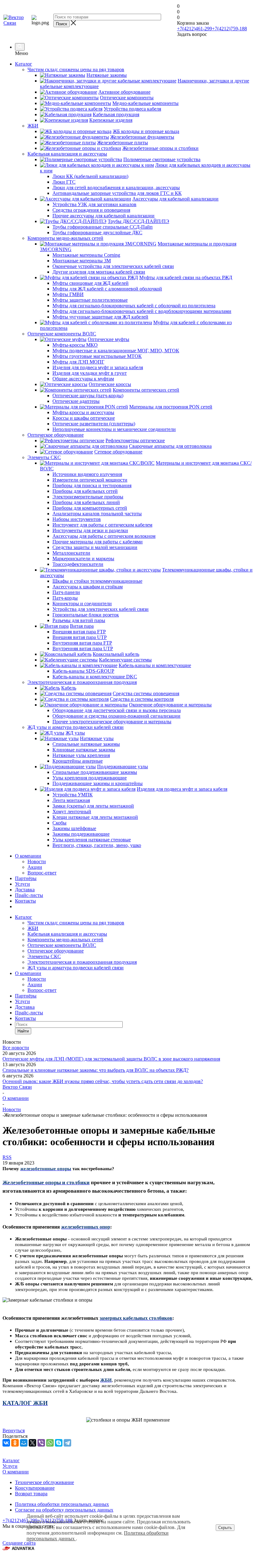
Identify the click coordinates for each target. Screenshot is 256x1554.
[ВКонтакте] (6, 1443)
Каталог (23, 64)
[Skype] (58, 1443)
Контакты (25, 900)
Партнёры (26, 878)
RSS (7, 1157)
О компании (28, 856)
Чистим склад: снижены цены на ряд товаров (75, 922)
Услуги (22, 884)
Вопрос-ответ (42, 872)
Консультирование (35, 1488)
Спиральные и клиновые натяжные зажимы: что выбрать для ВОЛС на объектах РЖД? (95, 1070)
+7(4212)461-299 (194, 28)
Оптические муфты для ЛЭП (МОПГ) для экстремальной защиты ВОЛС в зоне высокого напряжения (111, 1059)
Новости (36, 861)
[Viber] (41, 1443)
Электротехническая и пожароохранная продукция (82, 962)
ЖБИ (32, 928)
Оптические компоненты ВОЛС (61, 945)
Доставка (25, 889)
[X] (32, 1443)
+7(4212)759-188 (229, 28)
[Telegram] (67, 1443)
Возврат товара (31, 1493)
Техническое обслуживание (44, 1482)
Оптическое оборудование (55, 950)
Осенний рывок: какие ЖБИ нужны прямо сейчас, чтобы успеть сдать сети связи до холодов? (102, 1081)
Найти (23, 1031)
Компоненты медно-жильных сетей (65, 939)
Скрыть (225, 1527)
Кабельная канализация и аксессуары (67, 934)
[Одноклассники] (15, 1443)
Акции (34, 867)
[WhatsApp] (50, 1443)
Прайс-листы (29, 895)
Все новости (15, 1047)
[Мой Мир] (23, 1443)
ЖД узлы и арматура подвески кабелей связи (75, 967)
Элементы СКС (44, 956)
